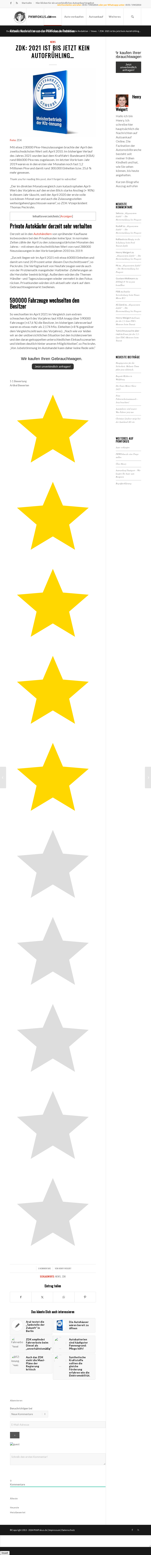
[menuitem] (27, 3)
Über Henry (121, 463)
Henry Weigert (65, 1268)
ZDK (64, 1276)
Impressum (54, 1530)
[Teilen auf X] (42, 1297)
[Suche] (132, 16)
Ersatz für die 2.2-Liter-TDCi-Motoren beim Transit (128, 321)
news (58, 1276)
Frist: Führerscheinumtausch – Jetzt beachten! (127, 399)
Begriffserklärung (124, 483)
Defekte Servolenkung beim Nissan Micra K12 (128, 294)
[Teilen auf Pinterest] (85, 1297)
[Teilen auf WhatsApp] (63, 1297)
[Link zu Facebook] (11, 3)
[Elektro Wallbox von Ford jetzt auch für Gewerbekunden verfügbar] (3, 777)
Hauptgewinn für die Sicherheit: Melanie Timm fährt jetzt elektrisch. (127, 366)
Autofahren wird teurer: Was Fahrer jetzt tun (126, 410)
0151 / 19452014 (133, 5)
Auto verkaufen (123, 447)
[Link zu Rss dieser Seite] (17, 3)
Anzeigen (66, 216)
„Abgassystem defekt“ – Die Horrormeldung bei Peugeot (128, 257)
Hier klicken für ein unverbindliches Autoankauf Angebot (65, 3)
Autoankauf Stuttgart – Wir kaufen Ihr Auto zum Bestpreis (128, 473)
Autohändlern (42, 234)
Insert (5, 1552)
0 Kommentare (44, 1268)
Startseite (27, 3)
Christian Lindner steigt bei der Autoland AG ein (128, 420)
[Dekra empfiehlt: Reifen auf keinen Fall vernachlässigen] (148, 777)
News (53, 42)
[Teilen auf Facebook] (20, 1297)
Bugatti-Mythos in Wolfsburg (124, 378)
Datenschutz (68, 1530)
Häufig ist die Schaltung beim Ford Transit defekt (128, 242)
